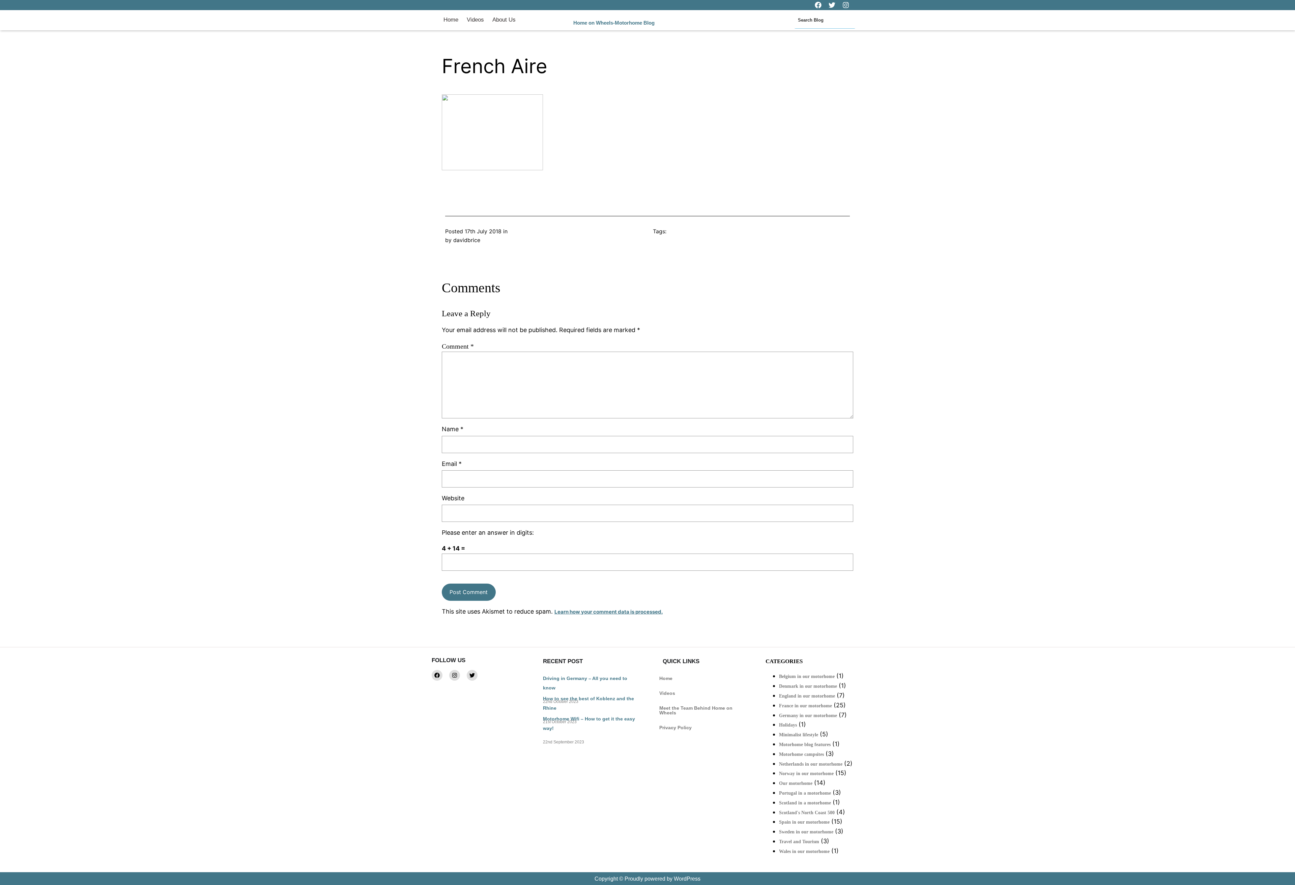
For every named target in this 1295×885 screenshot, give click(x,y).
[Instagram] (454, 675)
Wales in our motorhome (804, 851)
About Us (504, 20)
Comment (458, 346)
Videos (475, 20)
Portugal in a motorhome (805, 793)
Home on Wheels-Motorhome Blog (614, 23)
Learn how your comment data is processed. (608, 612)
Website (453, 498)
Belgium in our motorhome (807, 676)
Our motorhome (795, 783)
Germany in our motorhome (808, 715)
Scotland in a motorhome (805, 802)
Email (452, 463)
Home (450, 20)
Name (452, 429)
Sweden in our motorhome (806, 831)
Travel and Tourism (799, 841)
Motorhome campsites (801, 754)
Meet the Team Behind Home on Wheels (695, 710)
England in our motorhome (807, 696)
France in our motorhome (805, 705)
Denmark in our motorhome (808, 686)
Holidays (788, 725)
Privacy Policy (675, 727)
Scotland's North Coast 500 (807, 812)
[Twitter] (472, 675)
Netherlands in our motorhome (810, 764)
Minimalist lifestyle (798, 734)
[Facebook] (437, 675)
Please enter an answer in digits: (488, 532)
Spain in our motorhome (804, 822)
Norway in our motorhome (806, 773)
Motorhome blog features (805, 744)
